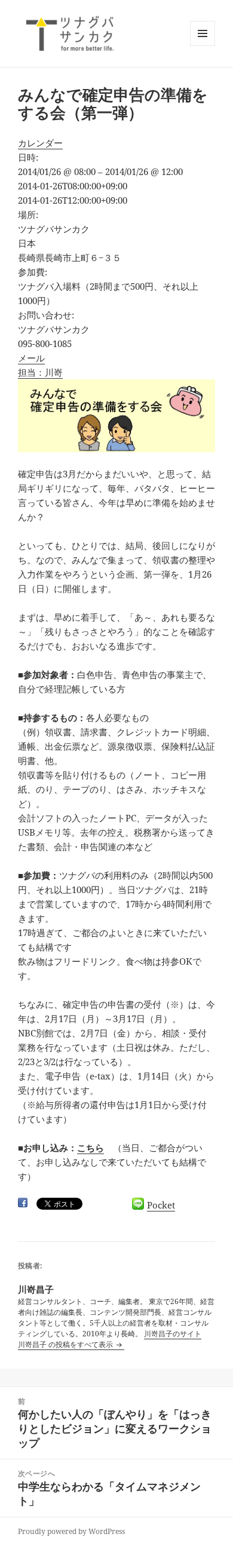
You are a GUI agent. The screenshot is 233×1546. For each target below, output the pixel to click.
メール (31, 358)
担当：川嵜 (40, 372)
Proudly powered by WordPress (71, 1531)
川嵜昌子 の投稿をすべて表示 (66, 1344)
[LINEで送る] (138, 1204)
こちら (90, 1148)
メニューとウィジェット (202, 45)
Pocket (161, 1205)
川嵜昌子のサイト (172, 1334)
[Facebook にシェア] (22, 1202)
